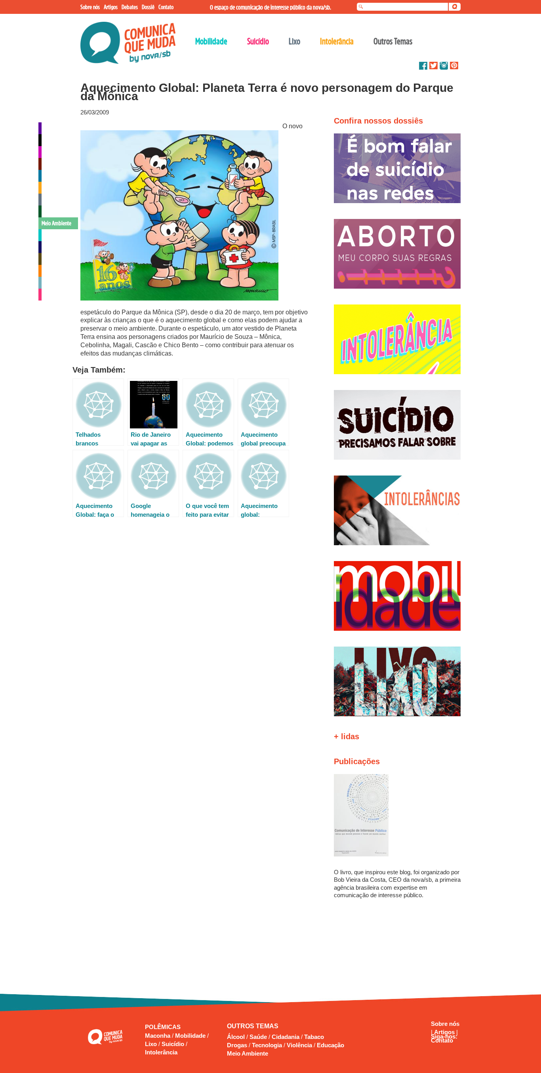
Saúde (258, 1036)
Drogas (237, 1045)
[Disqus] (194, 633)
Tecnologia (267, 1045)
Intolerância (161, 1052)
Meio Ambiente (247, 1053)
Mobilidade (191, 1035)
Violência (299, 1045)
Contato (442, 1040)
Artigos (445, 1032)
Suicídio (174, 1044)
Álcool (236, 1036)
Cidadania (285, 1036)
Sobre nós (445, 1023)
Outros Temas (392, 41)
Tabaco (314, 1036)
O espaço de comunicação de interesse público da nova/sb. (270, 7)
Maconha (158, 1035)
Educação (330, 1045)
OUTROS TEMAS (252, 1026)
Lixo (151, 1044)
